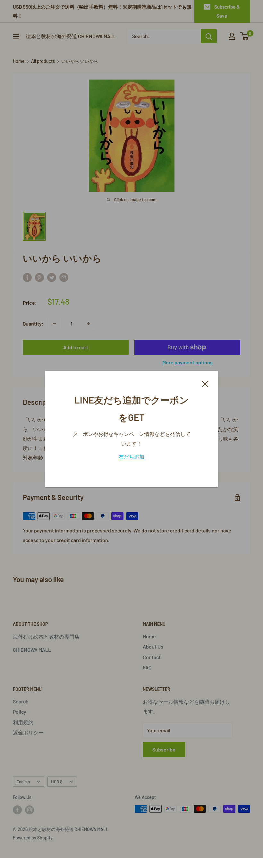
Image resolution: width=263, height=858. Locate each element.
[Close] (205, 383)
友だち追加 (131, 457)
